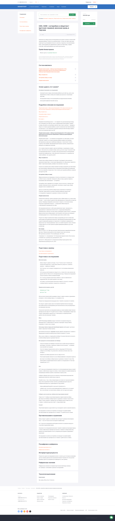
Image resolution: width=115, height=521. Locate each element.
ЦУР (86, 510)
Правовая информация (79, 510)
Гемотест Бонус (51, 499)
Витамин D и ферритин (48, 18)
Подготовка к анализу (24, 26)
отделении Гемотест (52, 52)
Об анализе (22, 17)
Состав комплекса (23, 21)
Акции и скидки (40, 497)
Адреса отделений (40, 499)
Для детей (33, 488)
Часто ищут (28, 488)
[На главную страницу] (22, 6)
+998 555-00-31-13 (23, 2)
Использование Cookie (92, 510)
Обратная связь (40, 501)
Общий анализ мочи (58, 18)
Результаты (88, 2)
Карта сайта (62, 510)
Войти (94, 2)
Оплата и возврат (70, 510)
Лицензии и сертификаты (67, 501)
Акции (58, 6)
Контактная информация (67, 499)
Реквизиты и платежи (66, 502)
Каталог (23, 488)
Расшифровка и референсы (25, 30)
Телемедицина (51, 496)
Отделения (63, 6)
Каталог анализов (40, 496)
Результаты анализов (52, 497)
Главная (19, 488)
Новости (64, 497)
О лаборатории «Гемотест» (67, 496)
